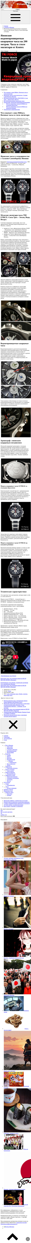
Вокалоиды (13, 762)
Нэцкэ (8, 765)
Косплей (9, 758)
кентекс (25, 694)
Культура (7, 754)
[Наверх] (12, 1241)
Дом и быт (10, 746)
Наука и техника (9, 769)
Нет (2, 810)
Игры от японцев (11, 788)
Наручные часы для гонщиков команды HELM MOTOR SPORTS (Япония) (13, 686)
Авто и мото (10, 771)
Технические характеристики (12, 109)
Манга (8, 756)
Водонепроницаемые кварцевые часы (14, 101)
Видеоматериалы (11, 751)
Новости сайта (9, 792)
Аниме (9, 755)
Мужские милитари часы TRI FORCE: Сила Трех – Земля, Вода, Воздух (16, 98)
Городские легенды (12, 768)
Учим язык (7, 737)
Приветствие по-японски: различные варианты (16, 802)
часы (8, 694)
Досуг (7, 786)
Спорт (7, 784)
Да (1, 813)
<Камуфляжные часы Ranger (8, 676)
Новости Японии (10, 772)
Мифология (8, 766)
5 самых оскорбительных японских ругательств (17, 803)
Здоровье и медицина (13, 778)
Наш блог (9, 793)
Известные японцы (12, 776)
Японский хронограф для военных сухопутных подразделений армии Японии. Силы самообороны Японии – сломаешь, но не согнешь (17, 706)
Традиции (9, 779)
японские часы (14, 694)
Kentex (21, 694)
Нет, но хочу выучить (6, 812)
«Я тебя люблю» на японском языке (13, 805)
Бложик (9, 795)
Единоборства (11, 785)
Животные (10, 748)
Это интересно (8, 738)
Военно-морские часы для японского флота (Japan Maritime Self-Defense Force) (15, 701)
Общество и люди (10, 775)
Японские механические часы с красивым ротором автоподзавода (15, 715)
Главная (6, 735)
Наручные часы (8, 695)
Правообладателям (21, 1222)
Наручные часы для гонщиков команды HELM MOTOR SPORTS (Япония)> (13, 679)
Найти (17, 9)
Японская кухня (8, 791)
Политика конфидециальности (9, 1224)
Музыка (11, 761)
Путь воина (7, 782)
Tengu (9, 691)
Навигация (15, 11)
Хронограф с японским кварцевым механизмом (17, 102)
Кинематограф (11, 759)
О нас (5, 740)
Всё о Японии (9, 745)
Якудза (9, 781)
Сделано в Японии (12, 749)
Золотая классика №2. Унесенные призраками (16, 1205)
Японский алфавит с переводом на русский (16, 800)
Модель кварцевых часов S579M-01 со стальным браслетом (16, 104)
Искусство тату (11, 764)
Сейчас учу (4, 814)
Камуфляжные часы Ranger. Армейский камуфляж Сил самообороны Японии (14, 683)
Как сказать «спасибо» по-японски (13, 806)
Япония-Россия (11, 774)
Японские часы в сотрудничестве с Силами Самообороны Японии (15, 96)
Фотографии (10, 752)
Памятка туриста (8, 789)
